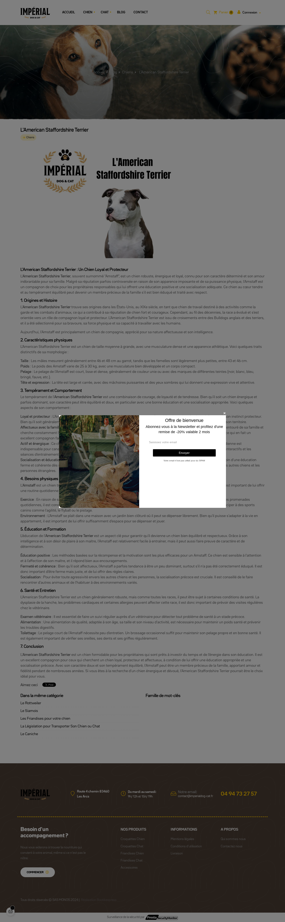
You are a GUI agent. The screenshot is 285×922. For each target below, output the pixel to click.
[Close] (224, 413)
